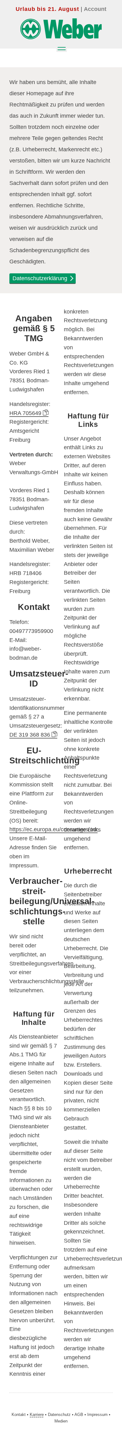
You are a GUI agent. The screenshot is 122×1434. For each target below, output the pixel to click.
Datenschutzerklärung (41, 278)
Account (95, 9)
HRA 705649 (26, 413)
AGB (78, 1414)
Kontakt (19, 1414)
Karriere (37, 1414)
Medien (61, 1421)
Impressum (97, 1414)
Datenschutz (59, 1414)
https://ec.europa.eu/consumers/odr (53, 829)
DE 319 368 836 (30, 735)
